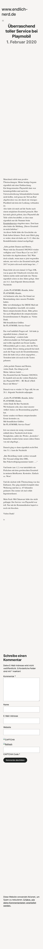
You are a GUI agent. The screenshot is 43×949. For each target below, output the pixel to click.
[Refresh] (7, 744)
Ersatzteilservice (10, 223)
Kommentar (9, 676)
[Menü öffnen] (3, 20)
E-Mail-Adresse (10, 716)
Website (7, 727)
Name (6, 704)
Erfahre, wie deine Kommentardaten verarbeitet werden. (19, 903)
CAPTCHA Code (11, 754)
